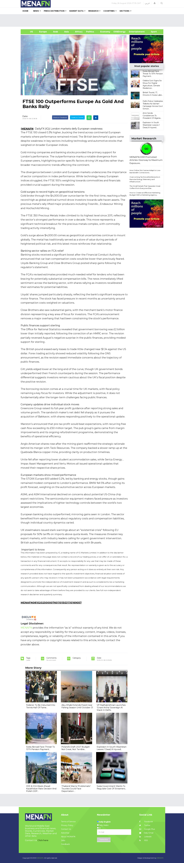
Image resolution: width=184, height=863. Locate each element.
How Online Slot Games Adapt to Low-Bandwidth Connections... (145, 171)
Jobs (63, 840)
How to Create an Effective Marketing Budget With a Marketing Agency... (145, 194)
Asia (66, 31)
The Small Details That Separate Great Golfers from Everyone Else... (145, 187)
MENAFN (27, 128)
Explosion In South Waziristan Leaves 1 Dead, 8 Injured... (151, 125)
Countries (109, 11)
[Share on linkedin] (95, 117)
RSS (146, 840)
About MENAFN (68, 837)
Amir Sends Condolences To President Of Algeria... (152, 115)
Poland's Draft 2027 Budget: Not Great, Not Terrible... (75, 748)
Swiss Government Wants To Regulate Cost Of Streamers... (111, 787)
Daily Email (148, 833)
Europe (43, 31)
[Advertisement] (93, 20)
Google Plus (149, 829)
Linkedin (148, 837)
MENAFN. (40, 858)
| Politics (89, 31)
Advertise (65, 833)
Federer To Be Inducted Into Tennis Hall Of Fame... (40, 706)
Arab (55, 31)
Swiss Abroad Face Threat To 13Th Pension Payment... (153, 73)
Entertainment (133, 31)
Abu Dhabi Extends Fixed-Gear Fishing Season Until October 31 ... (77, 707)
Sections (124, 11)
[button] (154, 3)
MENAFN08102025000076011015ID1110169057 (51, 602)
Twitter (147, 825)
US (28, 31)
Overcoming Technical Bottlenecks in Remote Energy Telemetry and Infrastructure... (145, 179)
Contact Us (66, 829)
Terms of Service (68, 821)
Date (25, 116)
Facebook (148, 821)
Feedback (65, 844)
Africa (78, 31)
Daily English (105, 822)
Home (25, 11)
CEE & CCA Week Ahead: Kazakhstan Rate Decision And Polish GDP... (41, 788)
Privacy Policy (67, 825)
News (36, 11)
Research (93, 11)
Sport (152, 31)
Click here (43, 840)
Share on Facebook (60, 117)
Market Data (76, 11)
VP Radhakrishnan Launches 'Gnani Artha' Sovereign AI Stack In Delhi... (111, 707)
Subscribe (104, 839)
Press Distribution (54, 11)
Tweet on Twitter (77, 117)
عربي (147, 3)
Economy (105, 31)
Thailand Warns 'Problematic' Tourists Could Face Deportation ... (76, 788)
